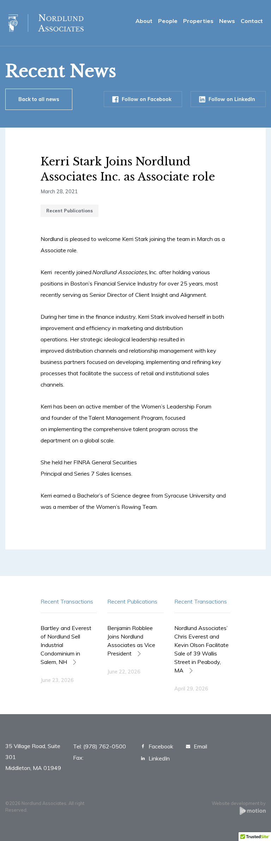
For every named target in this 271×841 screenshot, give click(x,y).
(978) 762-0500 (104, 746)
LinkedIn (159, 758)
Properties (198, 20)
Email (200, 746)
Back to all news (38, 99)
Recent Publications (132, 601)
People (167, 20)
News (227, 20)
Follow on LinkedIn (232, 99)
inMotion (253, 811)
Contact (252, 20)
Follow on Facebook (146, 99)
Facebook (161, 746)
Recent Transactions (67, 601)
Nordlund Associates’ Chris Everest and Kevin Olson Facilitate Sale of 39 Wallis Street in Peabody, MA (201, 649)
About (144, 20)
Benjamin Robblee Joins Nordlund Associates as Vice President (131, 640)
